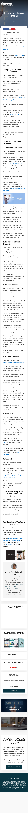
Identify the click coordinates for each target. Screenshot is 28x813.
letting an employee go (15, 164)
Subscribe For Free (14, 766)
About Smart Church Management (14, 708)
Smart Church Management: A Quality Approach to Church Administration (14, 586)
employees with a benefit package (13, 362)
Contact (14, 725)
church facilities (19, 55)
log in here (9, 544)
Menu (24, 3)
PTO (4, 442)
